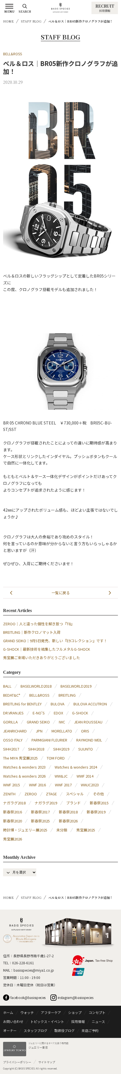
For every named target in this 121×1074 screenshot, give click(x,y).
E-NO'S (39, 713)
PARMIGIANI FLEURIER (49, 740)
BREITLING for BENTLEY (22, 704)
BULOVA (57, 704)
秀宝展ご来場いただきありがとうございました (41, 657)
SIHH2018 (36, 749)
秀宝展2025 (85, 830)
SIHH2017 (11, 749)
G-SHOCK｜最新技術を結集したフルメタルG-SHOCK (46, 649)
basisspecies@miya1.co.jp (34, 970)
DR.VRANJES (13, 713)
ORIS (85, 731)
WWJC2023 (90, 784)
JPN (39, 731)
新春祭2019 (96, 812)
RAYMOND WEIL (89, 740)
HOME (8, 21)
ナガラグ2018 (14, 803)
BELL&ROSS (12, 53)
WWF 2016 (37, 784)
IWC (62, 722)
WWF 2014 (85, 776)
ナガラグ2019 (46, 803)
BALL (7, 686)
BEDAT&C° (11, 695)
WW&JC (61, 776)
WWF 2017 (63, 784)
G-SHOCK (80, 713)
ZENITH (9, 793)
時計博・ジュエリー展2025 (25, 830)
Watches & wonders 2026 (24, 776)
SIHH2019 (61, 749)
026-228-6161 (23, 962)
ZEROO (30, 793)
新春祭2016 (12, 812)
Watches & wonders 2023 (24, 767)
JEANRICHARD (15, 731)
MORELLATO (61, 731)
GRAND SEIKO (38, 722)
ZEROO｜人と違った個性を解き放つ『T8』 (38, 623)
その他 (98, 793)
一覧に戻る (60, 592)
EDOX (58, 713)
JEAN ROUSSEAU (88, 722)
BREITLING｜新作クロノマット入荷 (31, 632)
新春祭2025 (40, 821)
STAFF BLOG (31, 21)
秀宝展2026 (12, 839)
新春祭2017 (40, 812)
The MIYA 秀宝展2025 (20, 758)
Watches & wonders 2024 (76, 767)
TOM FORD (56, 758)
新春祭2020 (12, 821)
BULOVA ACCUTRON (90, 704)
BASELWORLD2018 (36, 686)
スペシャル (75, 793)
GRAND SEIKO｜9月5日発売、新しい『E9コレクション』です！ (55, 640)
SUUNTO (85, 749)
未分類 (61, 830)
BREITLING (67, 695)
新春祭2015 (99, 803)
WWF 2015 (11, 784)
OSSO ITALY (13, 740)
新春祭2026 (68, 821)
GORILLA (10, 722)
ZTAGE (51, 793)
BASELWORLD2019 (75, 686)
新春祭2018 (68, 812)
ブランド (73, 803)
